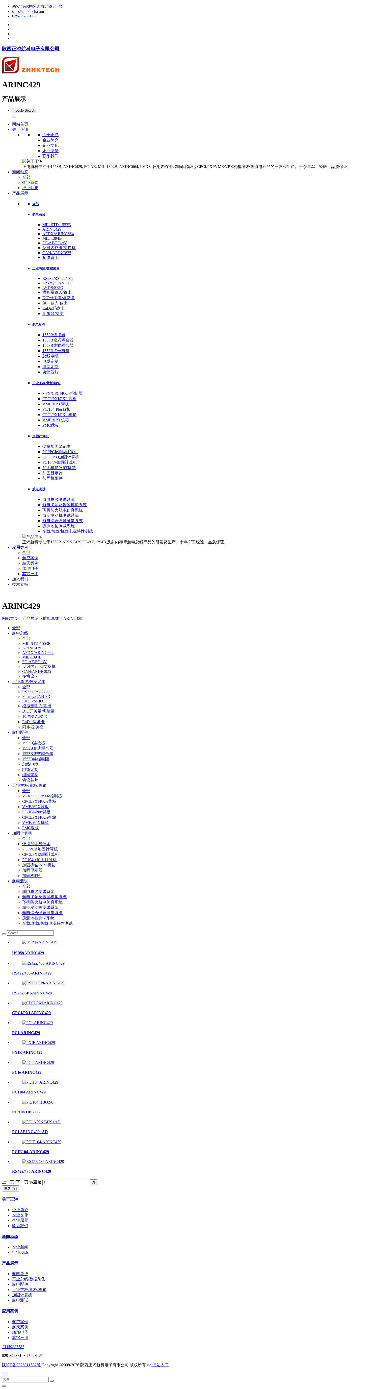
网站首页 (20, 124)
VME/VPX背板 (55, 404)
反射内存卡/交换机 (59, 248)
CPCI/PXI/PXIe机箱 (59, 414)
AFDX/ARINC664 (58, 234)
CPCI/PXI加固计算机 (60, 457)
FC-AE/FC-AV (54, 243)
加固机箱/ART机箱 (59, 468)
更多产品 (10, 1188)
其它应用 (30, 574)
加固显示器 (52, 473)
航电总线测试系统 (58, 499)
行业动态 (30, 188)
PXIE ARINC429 (27, 1052)
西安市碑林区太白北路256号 (37, 6)
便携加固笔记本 (56, 446)
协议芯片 (50, 372)
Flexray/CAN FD (56, 283)
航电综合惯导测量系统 (62, 521)
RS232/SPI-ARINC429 (32, 993)
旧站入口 (160, 1365)
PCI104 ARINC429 (29, 1092)
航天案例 (30, 563)
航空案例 (30, 558)
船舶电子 (30, 568)
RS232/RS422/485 (57, 278)
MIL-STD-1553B (56, 225)
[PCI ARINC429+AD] (41, 1122)
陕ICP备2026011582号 (21, 1365)
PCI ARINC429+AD (30, 1132)
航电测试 (38, 489)
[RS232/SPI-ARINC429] (43, 983)
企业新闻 (30, 182)
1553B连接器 (53, 335)
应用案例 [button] (20, 547)
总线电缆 (50, 356)
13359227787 (13, 1347)
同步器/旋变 (53, 313)
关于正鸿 (50, 135)
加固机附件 (52, 478)
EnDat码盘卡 (53, 308)
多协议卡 (50, 257)
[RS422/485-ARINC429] (43, 963)
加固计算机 (40, 436)
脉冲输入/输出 (55, 303)
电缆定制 (50, 361)
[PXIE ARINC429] (38, 1042)
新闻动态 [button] (20, 172)
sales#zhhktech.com (28, 11)
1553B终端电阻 (55, 351)
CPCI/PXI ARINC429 (31, 1013)
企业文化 (50, 145)
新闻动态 (10, 1236)
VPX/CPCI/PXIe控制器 (62, 393)
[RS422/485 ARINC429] (43, 1161)
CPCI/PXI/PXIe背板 (59, 399)
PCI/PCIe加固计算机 (60, 452)
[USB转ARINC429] (39, 942)
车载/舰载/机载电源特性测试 (67, 531)
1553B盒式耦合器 (57, 340)
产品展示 (30, 618)
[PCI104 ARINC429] (40, 1082)
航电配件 (38, 324)
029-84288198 (24, 16)
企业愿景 (50, 151)
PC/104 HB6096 (26, 1112)
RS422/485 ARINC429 (31, 1171)
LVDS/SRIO (52, 287)
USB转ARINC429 (28, 953)
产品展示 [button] (20, 193)
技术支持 (20, 584)
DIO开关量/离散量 (58, 298)
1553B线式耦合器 (57, 345)
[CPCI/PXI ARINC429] (42, 1003)
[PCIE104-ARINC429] (41, 1142)
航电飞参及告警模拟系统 (64, 505)
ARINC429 (51, 229)
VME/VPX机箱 (55, 420)
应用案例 (10, 1311)
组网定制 (50, 366)
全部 (26, 177)
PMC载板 (50, 425)
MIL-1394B (52, 238)
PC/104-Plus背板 (56, 409)
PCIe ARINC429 (26, 1072)
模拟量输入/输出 (57, 292)
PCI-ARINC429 (26, 1033)
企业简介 (50, 140)
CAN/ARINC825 (56, 253)
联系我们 (50, 156)
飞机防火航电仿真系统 (62, 510)
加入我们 (20, 579)
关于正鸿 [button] (20, 129)
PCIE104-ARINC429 (30, 1152)
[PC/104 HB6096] (37, 1102)
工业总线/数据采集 (46, 268)
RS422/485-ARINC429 (31, 973)
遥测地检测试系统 (58, 526)
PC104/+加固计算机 (59, 462)
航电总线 (38, 214)
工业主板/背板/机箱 (46, 383)
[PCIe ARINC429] (38, 1062)
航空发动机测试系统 (60, 515)
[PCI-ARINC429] (37, 1022)
